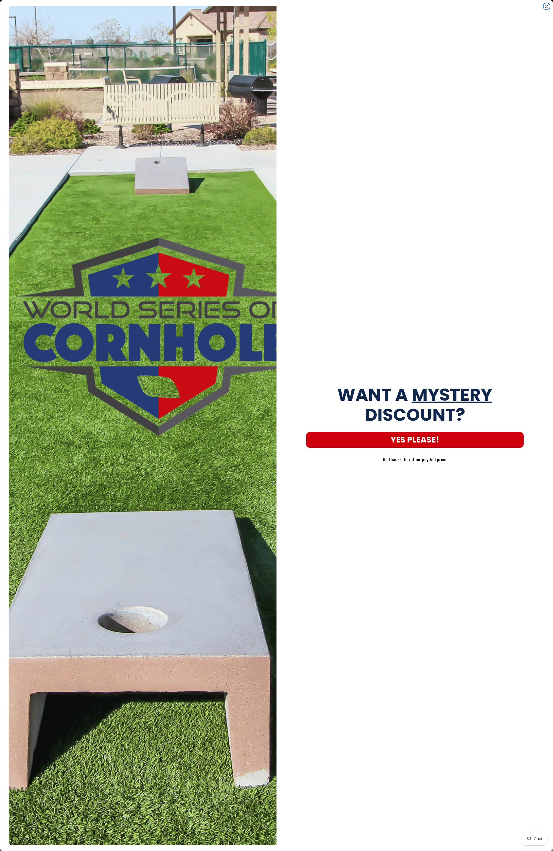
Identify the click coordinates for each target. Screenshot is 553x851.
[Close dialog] (546, 6)
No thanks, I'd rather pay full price (414, 459)
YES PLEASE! (415, 439)
